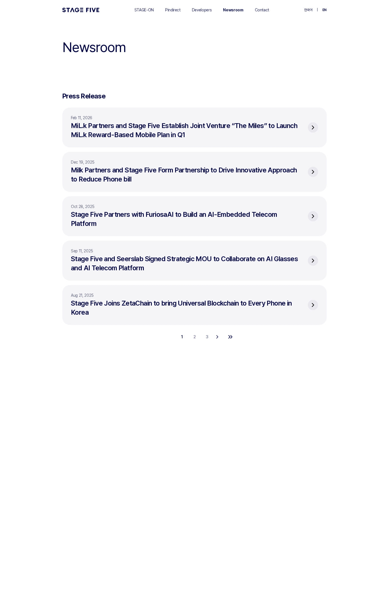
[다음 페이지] (219, 337)
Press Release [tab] (83, 96)
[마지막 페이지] (232, 337)
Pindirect (173, 10)
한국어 (308, 10)
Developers (202, 10)
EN (324, 10)
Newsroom (233, 10)
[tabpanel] (194, 225)
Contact (262, 10)
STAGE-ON (144, 10)
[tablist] (194, 96)
